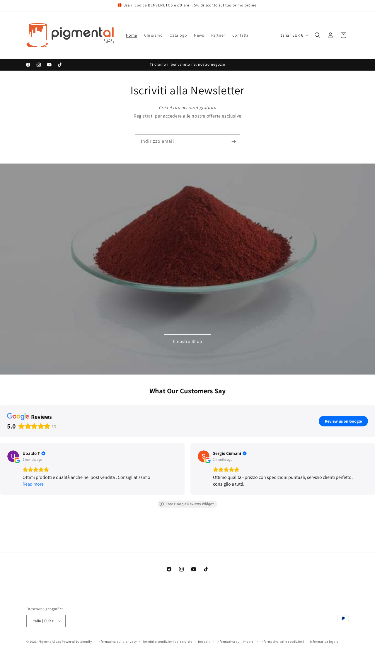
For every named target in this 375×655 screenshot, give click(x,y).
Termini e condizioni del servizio (167, 641)
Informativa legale (324, 641)
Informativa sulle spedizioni (282, 641)
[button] (317, 35)
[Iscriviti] (233, 141)
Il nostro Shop (187, 341)
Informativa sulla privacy (117, 641)
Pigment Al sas (49, 641)
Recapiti (204, 641)
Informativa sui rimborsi (236, 641)
